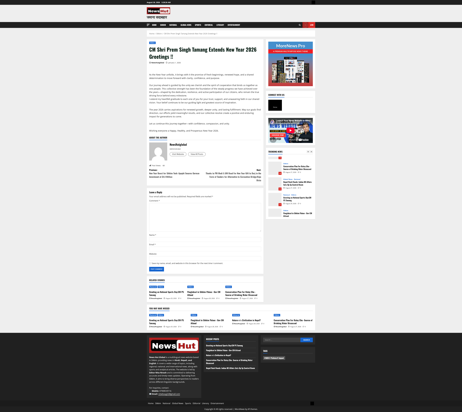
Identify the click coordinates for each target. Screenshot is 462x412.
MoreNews (240, 409)
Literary (220, 24)
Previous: (174, 173)
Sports (198, 24)
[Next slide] (311, 151)
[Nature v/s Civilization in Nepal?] (251, 315)
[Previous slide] (308, 151)
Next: (233, 175)
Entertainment (234, 24)
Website (153, 254)
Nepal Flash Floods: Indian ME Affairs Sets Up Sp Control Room (275, 179)
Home (154, 24)
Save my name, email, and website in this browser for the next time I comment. (187, 263)
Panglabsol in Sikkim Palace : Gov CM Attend (203, 293)
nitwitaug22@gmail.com (169, 394)
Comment (154, 200)
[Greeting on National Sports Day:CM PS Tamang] (167, 287)
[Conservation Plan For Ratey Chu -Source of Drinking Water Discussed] (243, 287)
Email (152, 244)
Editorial (209, 24)
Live (311, 24)
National (173, 24)
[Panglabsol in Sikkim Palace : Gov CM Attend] (205, 287)
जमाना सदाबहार (157, 17)
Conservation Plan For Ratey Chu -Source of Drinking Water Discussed (241, 293)
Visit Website (178, 154)
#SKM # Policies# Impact (274, 358)
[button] (148, 25)
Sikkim (163, 24)
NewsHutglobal (157, 62)
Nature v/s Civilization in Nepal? (246, 320)
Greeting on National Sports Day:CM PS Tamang (166, 293)
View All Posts (197, 154)
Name (152, 235)
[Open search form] (300, 25)
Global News (186, 24)
